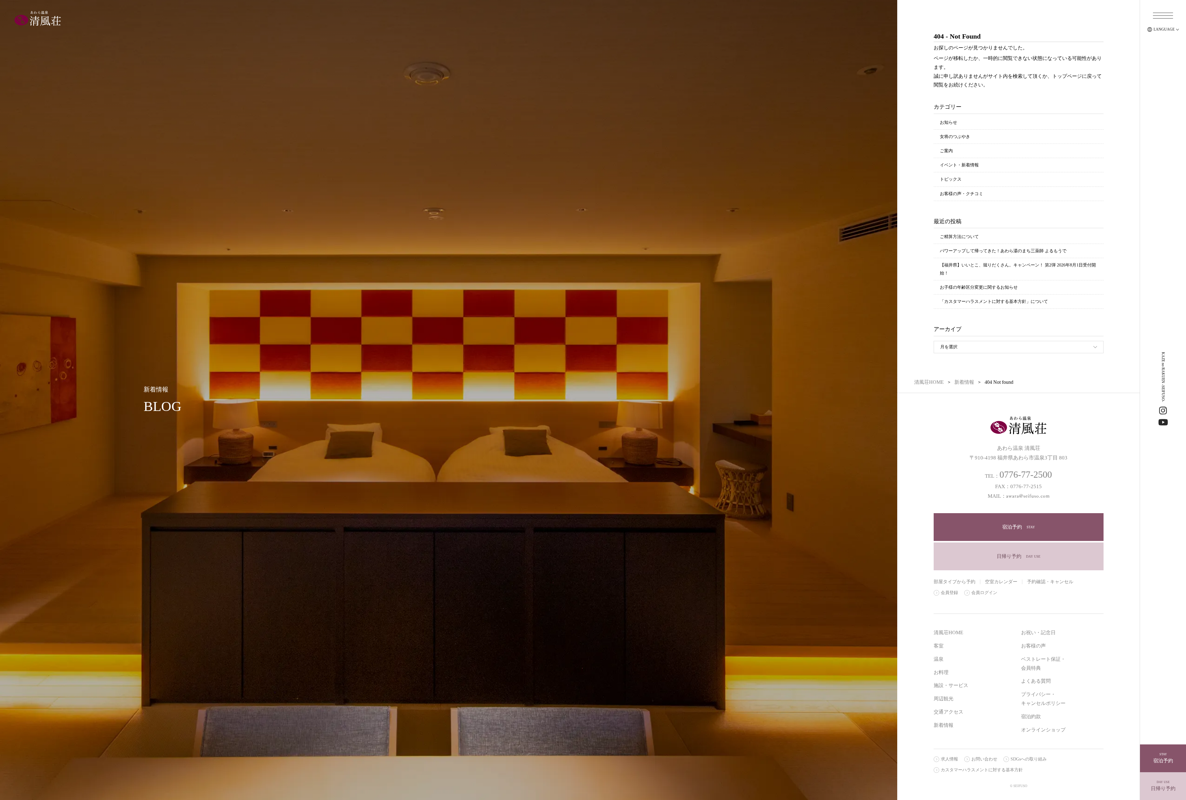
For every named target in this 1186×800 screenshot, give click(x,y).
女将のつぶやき (955, 136)
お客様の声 (1033, 645)
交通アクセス (948, 711)
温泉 (939, 659)
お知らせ (948, 122)
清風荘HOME (948, 632)
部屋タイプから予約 (954, 581)
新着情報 (943, 725)
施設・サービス (951, 685)
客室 (939, 645)
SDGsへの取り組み (1029, 759)
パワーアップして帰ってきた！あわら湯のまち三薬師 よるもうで (1003, 251)
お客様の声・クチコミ (961, 193)
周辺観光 (943, 698)
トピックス (950, 179)
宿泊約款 (1031, 716)
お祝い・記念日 (1038, 632)
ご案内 (946, 151)
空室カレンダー (1001, 581)
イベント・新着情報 (959, 165)
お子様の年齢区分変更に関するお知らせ (979, 287)
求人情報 (949, 759)
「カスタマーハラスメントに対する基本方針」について (994, 301)
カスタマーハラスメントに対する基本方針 (982, 770)
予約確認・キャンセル (1050, 581)
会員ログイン (984, 592)
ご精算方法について (959, 236)
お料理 (941, 672)
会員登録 (949, 592)
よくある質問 (1036, 681)
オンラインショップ (1043, 729)
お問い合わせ (984, 759)
